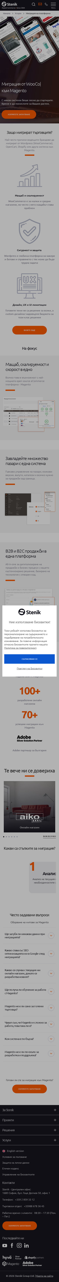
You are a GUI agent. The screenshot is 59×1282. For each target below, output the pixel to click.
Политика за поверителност (20, 647)
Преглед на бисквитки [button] (29, 668)
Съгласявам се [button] (29, 659)
